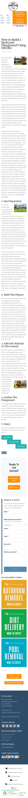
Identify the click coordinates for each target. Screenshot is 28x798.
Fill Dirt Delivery (6, 737)
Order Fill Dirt (7, 437)
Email (6, 536)
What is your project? (10, 552)
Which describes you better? (13, 519)
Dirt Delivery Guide (14, 442)
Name (6, 511)
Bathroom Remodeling (8, 734)
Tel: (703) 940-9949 (7, 747)
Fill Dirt (4, 452)
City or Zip (7, 544)
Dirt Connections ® (20, 793)
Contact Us (15, 487)
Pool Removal (5, 740)
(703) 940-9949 (15, 479)
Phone (6, 528)
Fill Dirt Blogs (21, 446)
